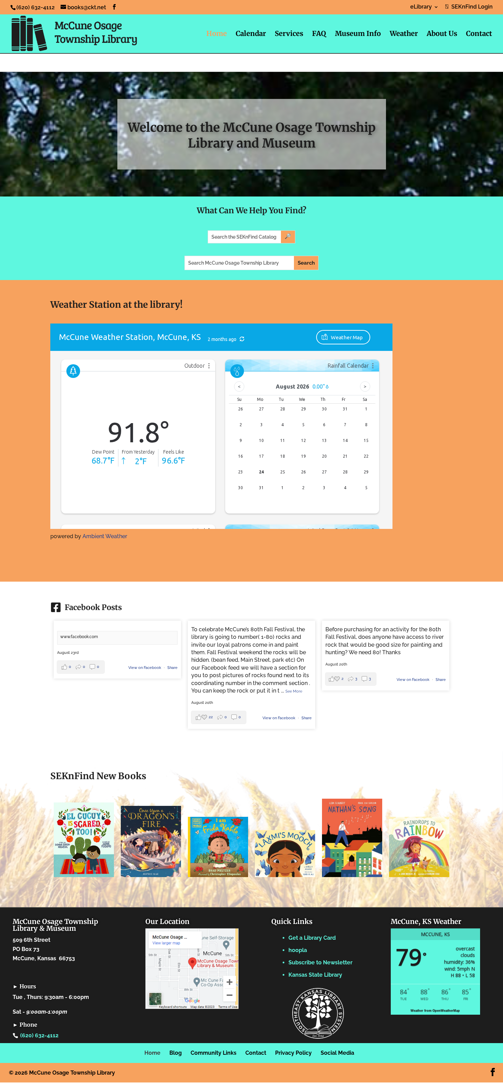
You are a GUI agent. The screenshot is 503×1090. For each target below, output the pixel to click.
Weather (404, 34)
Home (216, 34)
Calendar (251, 34)
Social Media (337, 1053)
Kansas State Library (315, 975)
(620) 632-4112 (39, 1035)
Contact (479, 34)
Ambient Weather (104, 536)
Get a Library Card (312, 938)
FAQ (319, 34)
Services (289, 34)
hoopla (297, 950)
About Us (442, 34)
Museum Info (358, 34)
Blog (175, 1053)
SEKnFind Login (471, 7)
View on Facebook (145, 668)
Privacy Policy (293, 1053)
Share (172, 668)
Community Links (213, 1053)
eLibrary (421, 7)
